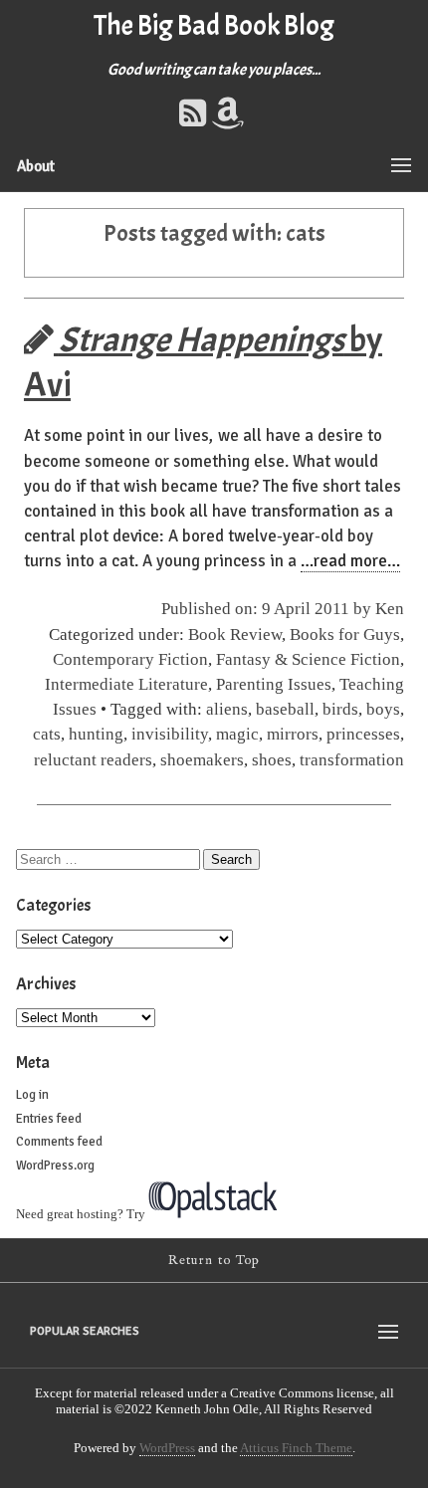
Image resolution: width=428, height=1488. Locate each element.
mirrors (293, 734)
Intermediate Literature (126, 684)
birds (340, 709)
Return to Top (214, 1260)
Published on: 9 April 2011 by (268, 608)
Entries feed (49, 1119)
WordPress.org (55, 1165)
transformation (352, 759)
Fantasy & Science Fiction (308, 659)
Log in (32, 1095)
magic (237, 734)
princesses (363, 734)
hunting (96, 734)
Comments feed (59, 1142)
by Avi (203, 362)
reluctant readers (93, 759)
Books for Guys (345, 634)
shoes (272, 759)
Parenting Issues (273, 684)
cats (47, 734)
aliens (227, 709)
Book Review (235, 634)
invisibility (169, 734)
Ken (389, 608)
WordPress (167, 1447)
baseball (285, 709)
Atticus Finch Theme (296, 1447)
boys (383, 709)
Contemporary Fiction (130, 659)
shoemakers (202, 759)
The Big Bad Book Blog (214, 26)
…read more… (350, 560)
